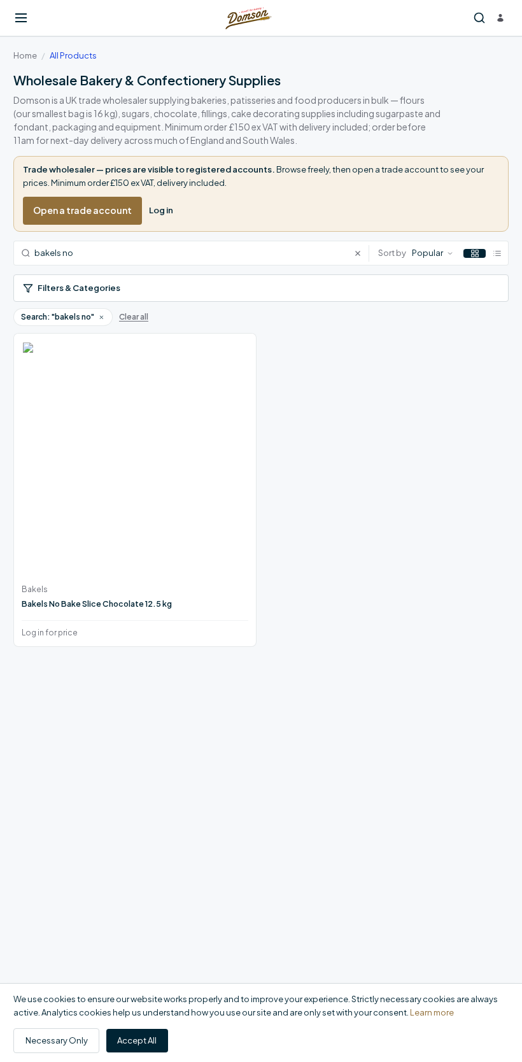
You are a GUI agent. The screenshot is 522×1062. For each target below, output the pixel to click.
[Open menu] (21, 17)
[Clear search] (361, 253)
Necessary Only (56, 1040)
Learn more (432, 1012)
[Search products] (479, 18)
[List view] (497, 253)
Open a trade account (82, 210)
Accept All (137, 1040)
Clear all (133, 317)
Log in (161, 210)
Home (25, 55)
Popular (427, 253)
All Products (73, 55)
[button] (101, 317)
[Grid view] (474, 253)
